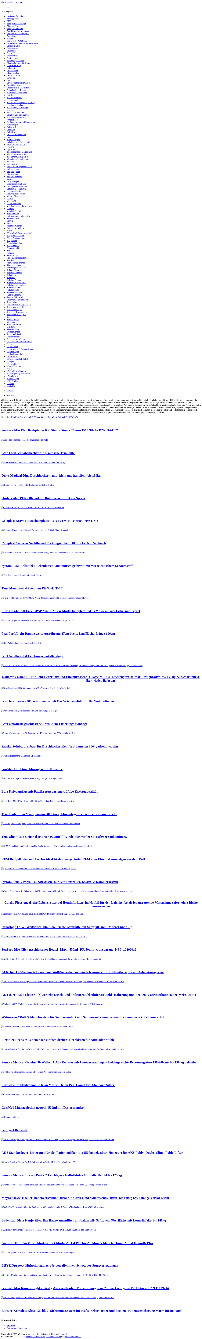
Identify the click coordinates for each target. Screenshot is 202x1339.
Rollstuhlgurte (13, 290)
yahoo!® (63, 1334)
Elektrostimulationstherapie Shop (21, 102)
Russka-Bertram (14, 295)
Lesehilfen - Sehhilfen (16, 189)
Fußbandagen (12, 125)
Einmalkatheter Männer (17, 92)
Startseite (10, 390)
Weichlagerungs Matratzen (18, 374)
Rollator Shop (13, 270)
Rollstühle (11, 277)
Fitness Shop (12, 120)
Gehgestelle (12, 127)
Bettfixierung (12, 58)
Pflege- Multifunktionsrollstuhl (20, 233)
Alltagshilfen (12, 26)
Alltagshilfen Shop (15, 28)
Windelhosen (12, 376)
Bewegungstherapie (15, 60)
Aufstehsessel (12, 36)
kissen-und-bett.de (73, 1336)
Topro (9, 344)
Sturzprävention (13, 332)
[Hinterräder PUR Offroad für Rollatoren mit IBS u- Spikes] (27, 485)
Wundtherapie (13, 378)
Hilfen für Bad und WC (17, 144)
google (47, 1334)
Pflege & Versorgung (16, 238)
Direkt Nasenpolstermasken (19, 83)
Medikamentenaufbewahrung (19, 206)
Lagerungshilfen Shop (16, 184)
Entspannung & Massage (17, 107)
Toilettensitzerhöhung (16, 339)
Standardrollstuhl (14, 324)
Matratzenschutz (14, 203)
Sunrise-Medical (14, 334)
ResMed (10, 260)
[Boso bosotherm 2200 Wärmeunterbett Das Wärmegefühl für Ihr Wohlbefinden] (36, 688)
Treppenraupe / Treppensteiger (20, 349)
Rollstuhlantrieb (13, 287)
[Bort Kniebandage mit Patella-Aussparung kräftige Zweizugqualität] (31, 778)
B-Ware (10, 38)
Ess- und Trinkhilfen (15, 112)
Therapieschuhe (13, 337)
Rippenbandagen (14, 265)
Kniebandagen (13, 169)
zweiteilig (11, 386)
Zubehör (10, 383)
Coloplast (11, 68)
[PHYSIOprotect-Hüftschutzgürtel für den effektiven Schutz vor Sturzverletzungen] (37, 1252)
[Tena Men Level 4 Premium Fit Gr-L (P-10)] (21, 575)
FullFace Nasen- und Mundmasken (22, 122)
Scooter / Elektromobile (17, 312)
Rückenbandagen (14, 292)
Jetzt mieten (12, 164)
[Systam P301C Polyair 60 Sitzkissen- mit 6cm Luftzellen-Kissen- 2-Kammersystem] (38, 868)
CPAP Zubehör (13, 75)
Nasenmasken (13, 213)
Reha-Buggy (12, 255)
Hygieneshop (12, 149)
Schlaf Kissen (13, 302)
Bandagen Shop (13, 46)
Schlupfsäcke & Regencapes (19, 304)
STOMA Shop (13, 329)
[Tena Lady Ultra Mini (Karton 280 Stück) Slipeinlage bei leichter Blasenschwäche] (38, 801)
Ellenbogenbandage (15, 105)
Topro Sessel (12, 346)
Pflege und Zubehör (15, 235)
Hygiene (10, 147)
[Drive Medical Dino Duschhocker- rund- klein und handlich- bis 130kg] (33, 462)
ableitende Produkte (15, 16)
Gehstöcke (11, 132)
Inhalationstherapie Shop (17, 154)
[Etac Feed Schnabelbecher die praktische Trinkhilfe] (24, 440)
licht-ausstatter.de (53, 1336)
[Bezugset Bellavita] (10, 1117)
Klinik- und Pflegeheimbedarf (19, 166)
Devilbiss (11, 78)
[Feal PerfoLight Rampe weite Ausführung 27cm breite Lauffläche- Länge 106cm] (37, 620)
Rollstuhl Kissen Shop (16, 282)
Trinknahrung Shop (15, 354)
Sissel (9, 317)
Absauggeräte (13, 19)
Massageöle (12, 201)
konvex (10, 179)
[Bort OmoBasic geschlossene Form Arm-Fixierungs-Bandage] (29, 711)
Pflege (9, 231)
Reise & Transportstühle (17, 258)
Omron (10, 221)
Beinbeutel (11, 51)
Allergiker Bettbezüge (16, 23)
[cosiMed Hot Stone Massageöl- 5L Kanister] (21, 756)
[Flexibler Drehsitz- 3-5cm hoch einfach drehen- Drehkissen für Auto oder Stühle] (37, 1027)
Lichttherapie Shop (15, 191)
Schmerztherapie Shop (16, 307)
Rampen (10, 253)
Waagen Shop (13, 364)
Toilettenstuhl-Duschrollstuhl (19, 341)
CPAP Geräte (12, 70)
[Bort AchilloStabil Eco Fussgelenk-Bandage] (21, 643)
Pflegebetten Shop (14, 243)
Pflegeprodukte (13, 248)
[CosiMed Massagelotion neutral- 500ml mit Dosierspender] (27, 1094)
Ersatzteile (11, 110)
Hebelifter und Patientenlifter (19, 142)
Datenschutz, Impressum (17, 1328)
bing (53, 1334)
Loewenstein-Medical (16, 194)
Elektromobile (13, 100)
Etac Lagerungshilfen (16, 117)
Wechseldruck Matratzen (17, 371)
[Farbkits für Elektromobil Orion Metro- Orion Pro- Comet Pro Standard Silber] (36, 1072)
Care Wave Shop (14, 65)
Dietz (9, 80)
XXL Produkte (13, 381)
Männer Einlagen (14, 196)
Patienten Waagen (14, 226)
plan (8, 250)
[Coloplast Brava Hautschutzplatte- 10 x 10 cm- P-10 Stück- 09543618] (32, 507)
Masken (10, 198)
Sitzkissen (11, 322)
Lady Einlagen (13, 181)
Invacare (10, 162)
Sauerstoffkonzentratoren (17, 300)
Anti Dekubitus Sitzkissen (18, 33)
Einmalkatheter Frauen (16, 90)
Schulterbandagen (14, 309)
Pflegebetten (12, 240)
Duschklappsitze (14, 85)
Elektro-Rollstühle (14, 97)
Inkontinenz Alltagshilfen (17, 157)
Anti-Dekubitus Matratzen (18, 31)
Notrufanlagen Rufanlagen (18, 216)
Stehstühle (11, 327)
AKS (9, 21)
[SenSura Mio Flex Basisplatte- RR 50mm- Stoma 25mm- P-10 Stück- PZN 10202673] (39, 417)
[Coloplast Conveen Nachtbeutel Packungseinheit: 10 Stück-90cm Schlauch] (34, 530)
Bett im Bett (12, 53)
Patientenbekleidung (15, 228)
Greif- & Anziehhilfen (16, 134)
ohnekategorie (13, 218)
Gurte (9, 137)
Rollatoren (11, 275)
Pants (9, 223)
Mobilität (10, 208)
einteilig (10, 95)
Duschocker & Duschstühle (19, 88)
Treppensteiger (13, 351)
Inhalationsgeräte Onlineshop (19, 152)
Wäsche (10, 369)
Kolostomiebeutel (14, 176)
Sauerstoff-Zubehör (15, 297)
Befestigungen (13, 48)
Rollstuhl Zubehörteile (16, 285)
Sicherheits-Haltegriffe (16, 314)
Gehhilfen (11, 129)
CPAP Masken (13, 73)
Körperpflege (12, 174)
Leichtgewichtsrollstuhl (17, 186)
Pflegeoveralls (13, 245)
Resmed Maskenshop (16, 263)
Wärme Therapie (14, 366)
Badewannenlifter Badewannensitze (22, 43)
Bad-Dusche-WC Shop (17, 41)
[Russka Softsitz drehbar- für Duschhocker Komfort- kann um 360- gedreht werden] (38, 733)
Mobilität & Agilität (15, 211)
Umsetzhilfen (12, 356)
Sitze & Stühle (13, 319)
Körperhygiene (13, 171)
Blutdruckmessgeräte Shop (18, 63)
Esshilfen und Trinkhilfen (18, 115)
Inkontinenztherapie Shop (18, 159)
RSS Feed (11, 1325)
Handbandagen (13, 139)
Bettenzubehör (13, 56)
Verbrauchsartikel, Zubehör (18, 359)
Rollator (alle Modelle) (16, 268)
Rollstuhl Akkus (14, 280)
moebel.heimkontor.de (35, 1336)
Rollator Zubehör (14, 272)
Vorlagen (10, 361)
